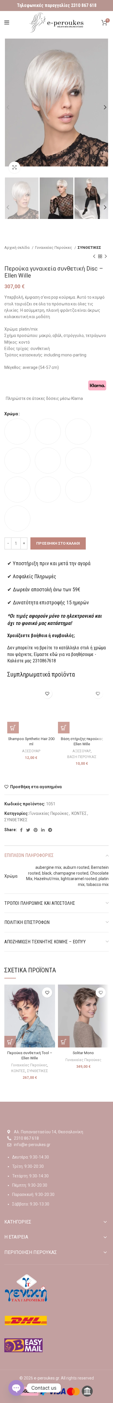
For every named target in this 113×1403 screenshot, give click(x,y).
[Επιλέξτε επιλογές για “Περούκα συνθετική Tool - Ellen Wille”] (10, 1041)
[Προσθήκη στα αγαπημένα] (47, 693)
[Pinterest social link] (35, 830)
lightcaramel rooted (79, 878)
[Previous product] (94, 256)
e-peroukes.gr (46, 1378)
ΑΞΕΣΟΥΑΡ (31, 751)
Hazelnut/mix (46, 878)
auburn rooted (76, 867)
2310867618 (44, 661)
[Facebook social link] (21, 830)
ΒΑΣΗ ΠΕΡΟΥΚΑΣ (81, 757)
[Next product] (106, 256)
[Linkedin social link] (42, 830)
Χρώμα (11, 414)
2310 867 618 (83, 5)
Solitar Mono (83, 1053)
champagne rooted (70, 873)
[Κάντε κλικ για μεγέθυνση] (14, 167)
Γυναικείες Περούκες (54, 247)
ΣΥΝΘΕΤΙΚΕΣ (89, 247)
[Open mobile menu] (6, 22)
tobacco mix (97, 884)
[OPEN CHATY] (16, 1388)
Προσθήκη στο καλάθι (58, 543)
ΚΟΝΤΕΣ (79, 813)
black (47, 873)
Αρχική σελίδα (17, 247)
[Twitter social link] (28, 830)
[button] (13, 727)
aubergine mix (48, 867)
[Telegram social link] (50, 830)
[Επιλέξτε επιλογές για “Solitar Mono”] (64, 1041)
